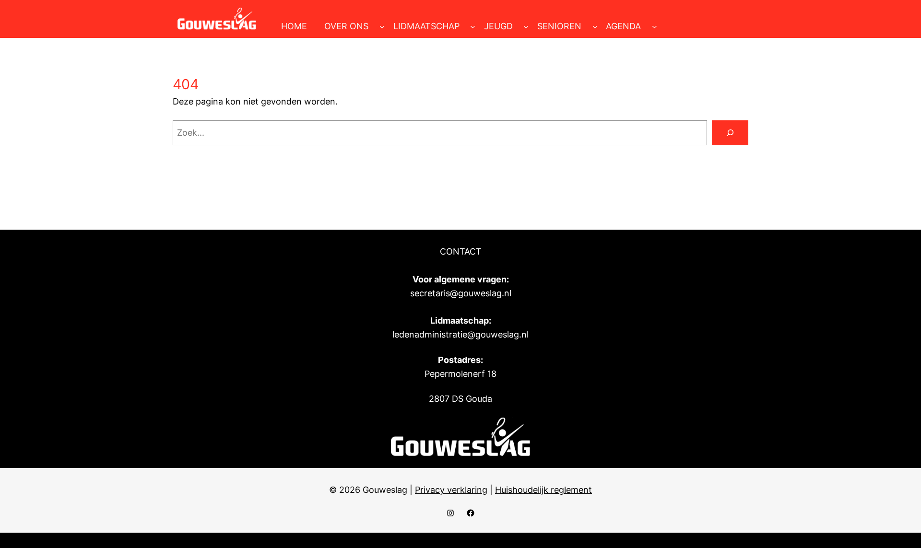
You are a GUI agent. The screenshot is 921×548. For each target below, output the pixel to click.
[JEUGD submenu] (526, 26)
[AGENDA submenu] (654, 26)
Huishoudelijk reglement (543, 490)
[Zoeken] (730, 132)
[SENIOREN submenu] (595, 26)
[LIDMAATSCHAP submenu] (472, 26)
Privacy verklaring (451, 490)
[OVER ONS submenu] (382, 26)
